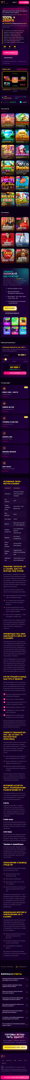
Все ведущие (4, 215)
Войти (14, 2)
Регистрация (24, 2)
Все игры (3, 111)
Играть (25, 1074)
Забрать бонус (9, 53)
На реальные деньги (12, 313)
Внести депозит (15, 373)
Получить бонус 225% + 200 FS (15, 1047)
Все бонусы (8, 57)
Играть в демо (10, 308)
